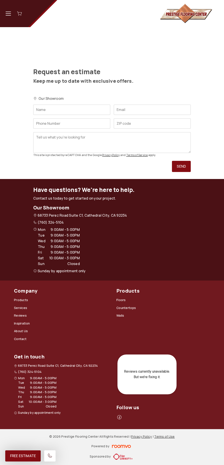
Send (181, 166)
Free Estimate (23, 455)
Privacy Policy (111, 155)
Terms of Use (164, 436)
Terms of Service (137, 155)
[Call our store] (50, 455)
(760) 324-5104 (51, 222)
